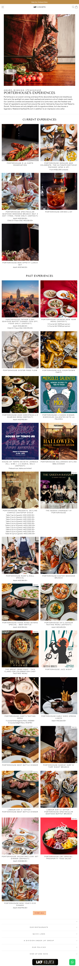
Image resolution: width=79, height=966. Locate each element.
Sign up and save (39, 954)
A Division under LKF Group (39, 940)
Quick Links (39, 934)
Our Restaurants (39, 927)
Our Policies (39, 947)
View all (39, 913)
